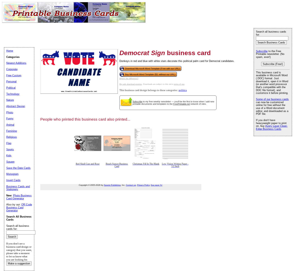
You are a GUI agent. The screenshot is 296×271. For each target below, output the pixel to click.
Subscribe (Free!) (273, 64)
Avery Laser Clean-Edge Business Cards (272, 127)
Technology (13, 93)
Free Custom (13, 75)
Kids (8, 155)
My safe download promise (130, 84)
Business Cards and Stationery (18, 188)
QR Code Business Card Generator (19, 207)
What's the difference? (128, 79)
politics (183, 90)
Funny (9, 118)
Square (10, 161)
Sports (10, 149)
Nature (10, 100)
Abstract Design (15, 106)
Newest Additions (16, 63)
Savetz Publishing (112, 185)
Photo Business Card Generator (19, 197)
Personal (11, 81)
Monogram (12, 174)
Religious (11, 137)
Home (9, 50)
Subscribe (137, 101)
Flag (8, 143)
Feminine (11, 130)
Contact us (131, 185)
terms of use (179, 84)
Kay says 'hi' (156, 185)
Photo (9, 112)
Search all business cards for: (271, 33)
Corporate (12, 69)
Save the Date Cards (18, 167)
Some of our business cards (272, 99)
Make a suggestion (19, 263)
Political (11, 87)
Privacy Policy (143, 185)
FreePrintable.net (181, 104)
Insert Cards (13, 180)
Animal (10, 124)
